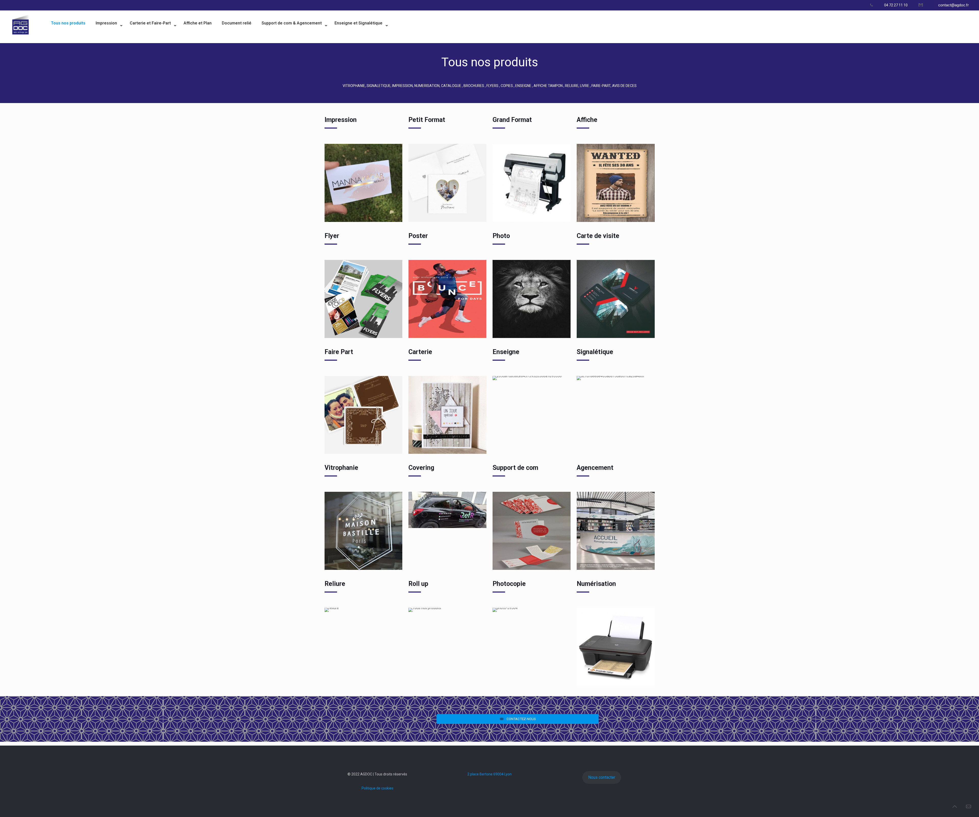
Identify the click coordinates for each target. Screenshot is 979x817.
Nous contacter (601, 777)
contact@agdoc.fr (953, 5)
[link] (108, 38)
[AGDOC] (20, 40)
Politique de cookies (377, 788)
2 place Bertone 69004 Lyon (489, 774)
